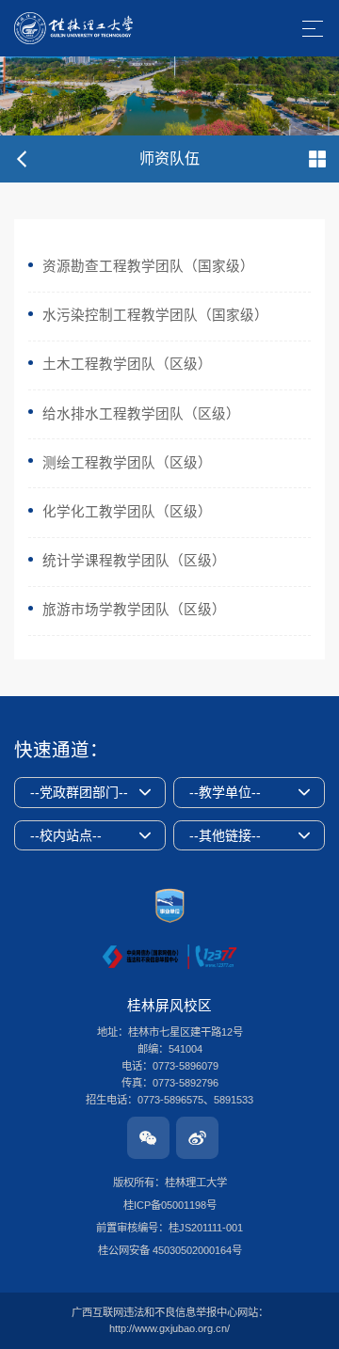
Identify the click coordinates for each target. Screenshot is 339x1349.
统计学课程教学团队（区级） (134, 560)
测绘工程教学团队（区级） (127, 462)
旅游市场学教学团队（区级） (134, 609)
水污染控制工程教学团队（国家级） (155, 315)
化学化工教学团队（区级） (127, 511)
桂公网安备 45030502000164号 (170, 1250)
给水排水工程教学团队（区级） (141, 413)
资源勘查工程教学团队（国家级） (148, 266)
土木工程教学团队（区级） (127, 364)
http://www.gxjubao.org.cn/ (169, 1328)
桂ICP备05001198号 (170, 1205)
